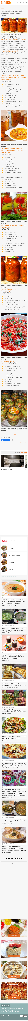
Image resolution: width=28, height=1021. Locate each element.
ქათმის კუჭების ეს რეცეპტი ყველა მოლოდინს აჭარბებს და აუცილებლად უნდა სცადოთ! (14, 712)
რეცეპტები (14, 935)
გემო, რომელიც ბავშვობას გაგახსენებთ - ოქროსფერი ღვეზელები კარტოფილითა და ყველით (14, 685)
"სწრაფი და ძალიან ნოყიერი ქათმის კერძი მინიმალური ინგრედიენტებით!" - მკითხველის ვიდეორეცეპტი (14, 765)
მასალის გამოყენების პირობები (8, 434)
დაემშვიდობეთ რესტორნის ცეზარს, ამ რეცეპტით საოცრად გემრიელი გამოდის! (14, 738)
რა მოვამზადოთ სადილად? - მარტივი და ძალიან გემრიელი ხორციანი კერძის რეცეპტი (13, 822)
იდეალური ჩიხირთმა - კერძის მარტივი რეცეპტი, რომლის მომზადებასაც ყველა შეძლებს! (14, 630)
